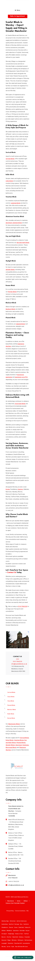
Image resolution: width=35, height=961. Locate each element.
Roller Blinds (9, 740)
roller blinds (9, 181)
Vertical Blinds (24, 738)
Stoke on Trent (10, 903)
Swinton (20, 489)
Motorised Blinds (11, 747)
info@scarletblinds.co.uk (19, 664)
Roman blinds (12, 291)
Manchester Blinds (14, 724)
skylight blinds (10, 269)
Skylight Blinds (10, 745)
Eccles (8, 489)
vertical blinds (10, 158)
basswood (20, 374)
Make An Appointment (17, 16)
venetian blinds (15, 203)
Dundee (22, 903)
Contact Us (11, 572)
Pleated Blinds (21, 742)
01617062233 (22, 606)
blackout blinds (10, 309)
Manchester (12, 875)
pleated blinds (20, 324)
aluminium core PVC (21, 377)
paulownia (9, 377)
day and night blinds (23, 242)
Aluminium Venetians (22, 745)
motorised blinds (20, 403)
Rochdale (16, 903)
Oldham (26, 900)
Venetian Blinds (19, 740)
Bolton (18, 900)
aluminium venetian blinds (14, 223)
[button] (22, 957)
